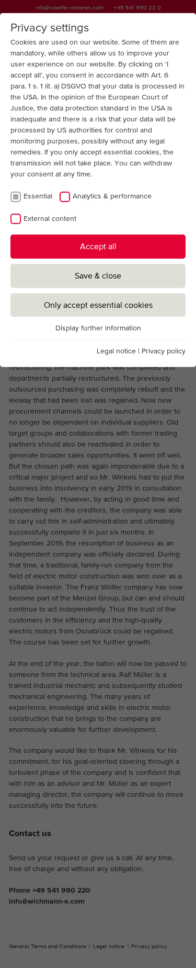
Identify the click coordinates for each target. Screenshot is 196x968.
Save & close (98, 275)
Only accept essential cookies (98, 304)
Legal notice (116, 351)
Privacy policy (164, 351)
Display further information (98, 328)
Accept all (98, 246)
